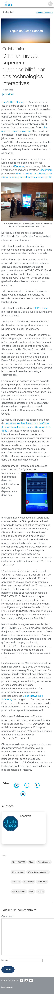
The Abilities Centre (12, 102)
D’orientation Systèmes (38, 872)
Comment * (8, 916)
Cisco (31, 862)
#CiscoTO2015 (18, 862)
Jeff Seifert (29, 882)
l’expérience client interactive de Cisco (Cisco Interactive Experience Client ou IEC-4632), (26, 427)
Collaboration (13, 49)
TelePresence (40, 308)
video (31, 891)
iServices (19, 166)
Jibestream (46, 170)
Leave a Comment (44, 13)
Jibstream (42, 882)
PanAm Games (18, 891)
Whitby (41, 891)
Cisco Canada (44, 862)
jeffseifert (8, 94)
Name (5, 960)
